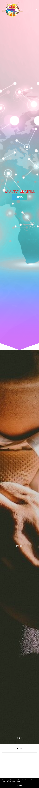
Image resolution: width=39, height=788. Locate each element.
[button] (19, 197)
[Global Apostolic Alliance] (12, 9)
